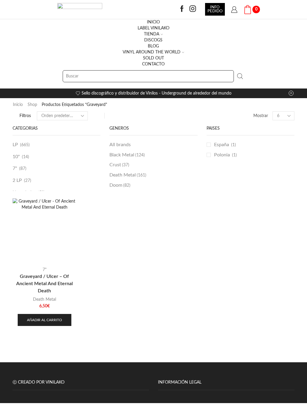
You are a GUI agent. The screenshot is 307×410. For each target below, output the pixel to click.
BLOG (153, 46)
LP (15, 144)
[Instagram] (192, 9)
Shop (32, 105)
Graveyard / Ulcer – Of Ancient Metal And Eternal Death (44, 283)
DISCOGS (153, 40)
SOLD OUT (153, 58)
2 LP (17, 180)
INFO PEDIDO (214, 9)
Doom (119, 185)
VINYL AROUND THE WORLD (151, 52)
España (221, 144)
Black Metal (127, 154)
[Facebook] (182, 9)
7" (15, 168)
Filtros (25, 116)
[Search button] (240, 76)
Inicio (18, 105)
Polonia (222, 154)
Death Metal (127, 175)
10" (16, 156)
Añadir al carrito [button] (44, 320)
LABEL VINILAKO (153, 28)
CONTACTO (153, 64)
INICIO (153, 22)
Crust (119, 164)
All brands (120, 144)
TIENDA (151, 34)
